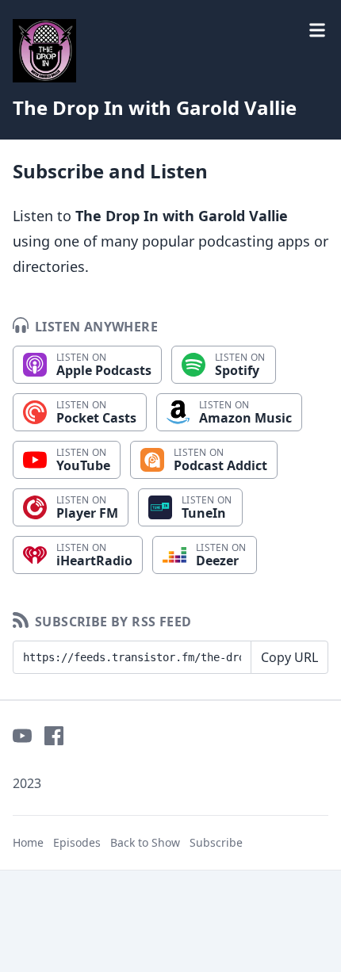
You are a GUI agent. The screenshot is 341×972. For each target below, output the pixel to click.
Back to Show (145, 842)
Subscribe (216, 842)
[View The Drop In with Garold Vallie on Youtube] (22, 735)
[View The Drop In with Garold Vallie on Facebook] (53, 735)
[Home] (170, 50)
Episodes (77, 842)
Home (28, 842)
